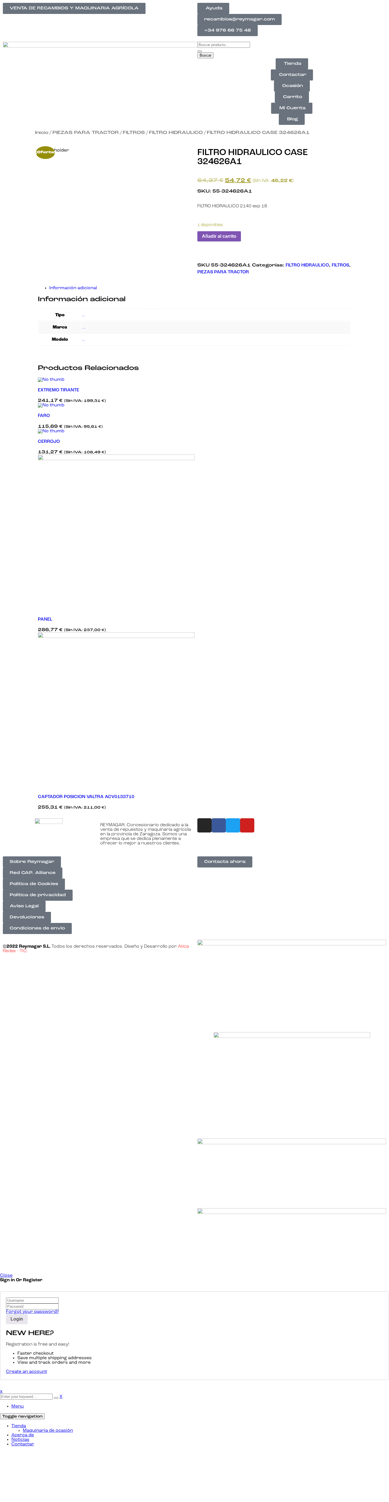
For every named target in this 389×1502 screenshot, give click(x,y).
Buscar (205, 55)
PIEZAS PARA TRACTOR (85, 133)
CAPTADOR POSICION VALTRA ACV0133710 (86, 797)
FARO (44, 416)
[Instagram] (204, 825)
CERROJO (49, 441)
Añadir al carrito (219, 236)
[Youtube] (247, 825)
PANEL (45, 619)
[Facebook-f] (219, 825)
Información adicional (73, 288)
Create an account (26, 1371)
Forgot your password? (32, 1311)
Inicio (41, 133)
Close (6, 1275)
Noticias (20, 1439)
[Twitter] (233, 825)
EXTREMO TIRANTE (58, 390)
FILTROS (134, 133)
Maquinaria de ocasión (48, 1430)
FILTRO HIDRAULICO (176, 133)
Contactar (22, 1444)
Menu (17, 1406)
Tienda (18, 1426)
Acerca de (22, 1435)
